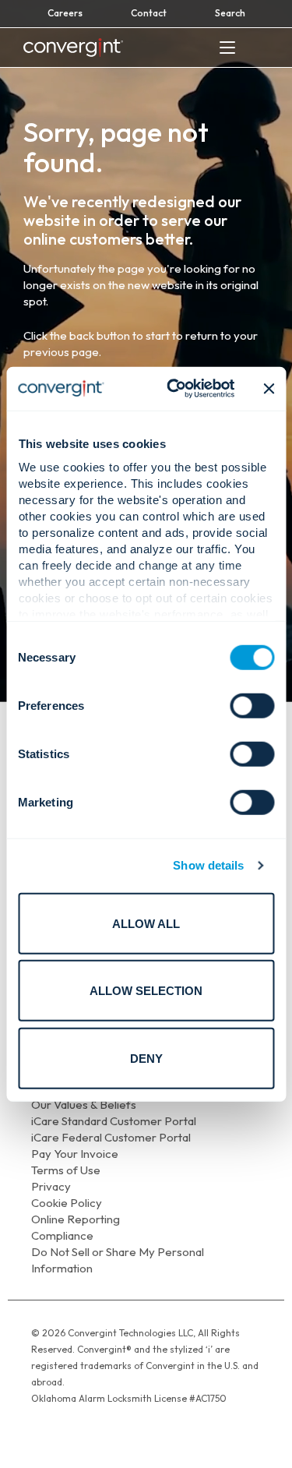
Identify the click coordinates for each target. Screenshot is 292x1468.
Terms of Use (65, 1170)
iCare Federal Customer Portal (111, 1137)
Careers (65, 13)
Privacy (51, 1186)
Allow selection (146, 990)
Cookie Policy (66, 1202)
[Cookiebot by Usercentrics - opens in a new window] (174, 389)
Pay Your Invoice (74, 1153)
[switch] (252, 705)
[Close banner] (268, 388)
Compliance (62, 1235)
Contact (149, 13)
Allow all (146, 923)
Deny (146, 1057)
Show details (208, 865)
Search (230, 13)
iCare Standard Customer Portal (113, 1120)
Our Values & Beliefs (83, 1104)
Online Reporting (75, 1219)
